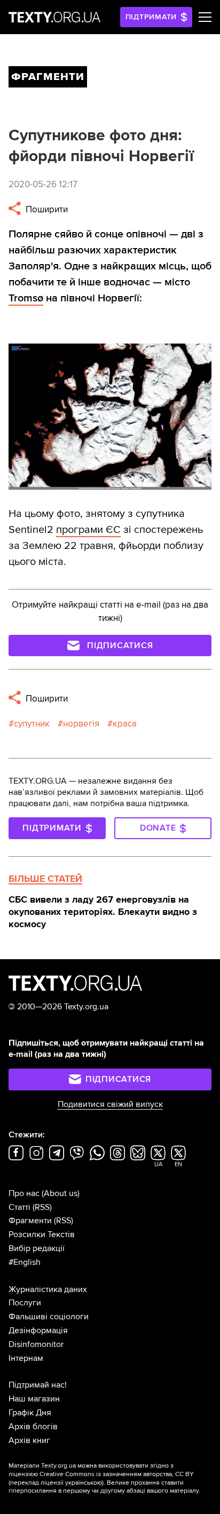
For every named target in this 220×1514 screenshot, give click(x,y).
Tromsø (26, 298)
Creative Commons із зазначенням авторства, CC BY (117, 1474)
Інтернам (26, 1358)
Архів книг (29, 1440)
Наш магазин (34, 1398)
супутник (32, 723)
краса (125, 723)
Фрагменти (30, 1220)
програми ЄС (88, 529)
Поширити (45, 209)
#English (25, 1262)
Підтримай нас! (38, 1385)
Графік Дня (30, 1412)
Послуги (25, 1302)
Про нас (24, 1193)
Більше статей (45, 879)
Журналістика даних (48, 1289)
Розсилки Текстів (42, 1234)
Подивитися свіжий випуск (110, 1104)
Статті (19, 1207)
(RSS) (42, 1207)
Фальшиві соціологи (49, 1316)
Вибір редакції (37, 1248)
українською (83, 1483)
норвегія (81, 723)
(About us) (61, 1193)
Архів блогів (33, 1426)
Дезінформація (38, 1330)
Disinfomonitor (36, 1344)
